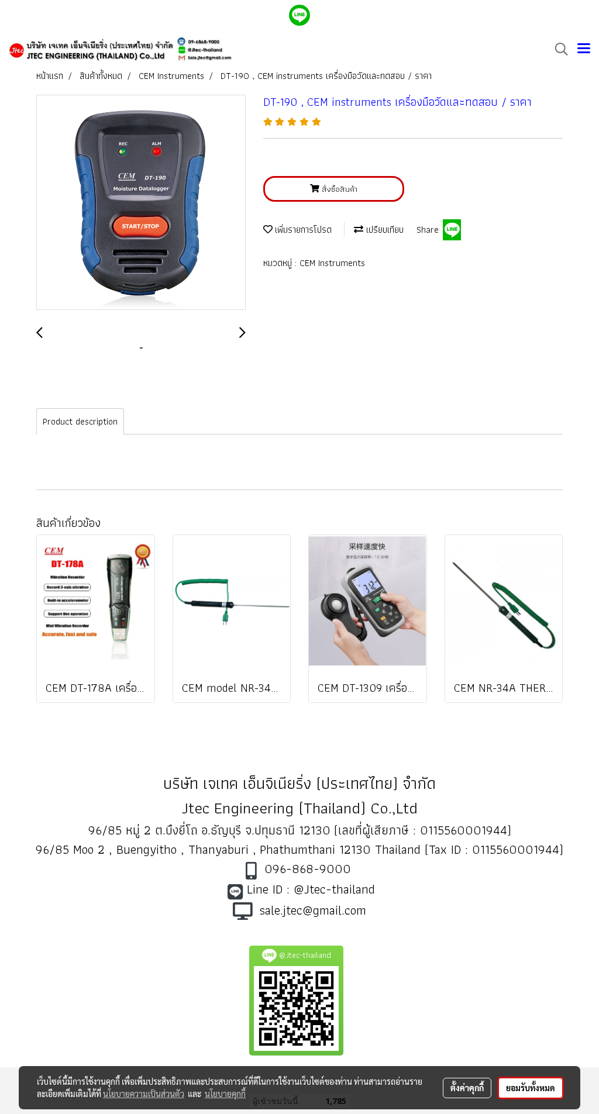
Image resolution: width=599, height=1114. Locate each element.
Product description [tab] (80, 421)
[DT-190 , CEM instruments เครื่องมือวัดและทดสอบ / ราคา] (141, 203)
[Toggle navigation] (584, 49)
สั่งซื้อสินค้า (338, 188)
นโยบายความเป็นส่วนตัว (143, 1093)
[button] (557, 49)
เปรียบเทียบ (383, 229)
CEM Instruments (332, 263)
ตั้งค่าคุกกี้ (467, 1087)
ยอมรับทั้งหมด (530, 1087)
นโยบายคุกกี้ (225, 1093)
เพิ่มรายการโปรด (302, 229)
